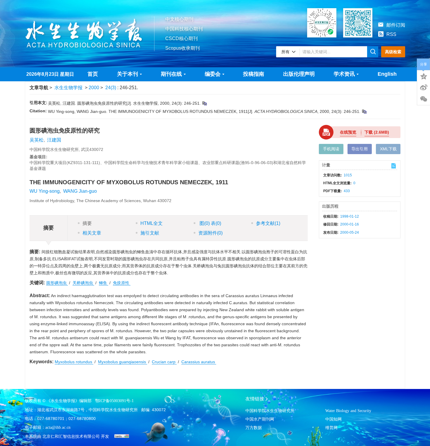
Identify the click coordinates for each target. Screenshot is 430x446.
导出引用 (359, 149)
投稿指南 (253, 74)
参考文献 (268, 223)
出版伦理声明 (299, 74)
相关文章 (91, 232)
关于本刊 (127, 74)
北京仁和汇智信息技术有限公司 (71, 436)
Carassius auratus (198, 361)
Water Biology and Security (348, 411)
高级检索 (393, 51)
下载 (376, 132)
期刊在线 (171, 74)
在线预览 (348, 132)
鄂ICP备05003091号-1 (114, 401)
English (387, 74)
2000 (94, 87)
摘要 (87, 223)
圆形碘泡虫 (57, 282)
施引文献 (149, 232)
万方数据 (253, 428)
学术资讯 (344, 74)
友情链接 (254, 398)
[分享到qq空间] (423, 75)
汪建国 (54, 139)
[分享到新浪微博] (423, 87)
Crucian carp (164, 361)
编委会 (213, 74)
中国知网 (333, 419)
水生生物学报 (68, 87)
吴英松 (37, 139)
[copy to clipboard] (364, 111)
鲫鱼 (103, 282)
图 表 (209, 223)
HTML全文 (151, 223)
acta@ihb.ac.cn (57, 427)
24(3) (111, 87)
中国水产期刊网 (259, 419)
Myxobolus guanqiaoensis (122, 361)
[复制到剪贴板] (204, 103)
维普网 (331, 428)
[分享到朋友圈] (423, 99)
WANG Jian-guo (80, 191)
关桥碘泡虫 (83, 282)
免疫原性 (121, 282)
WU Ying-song (45, 191)
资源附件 (210, 232)
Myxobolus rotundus (74, 361)
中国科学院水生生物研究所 (270, 411)
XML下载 (388, 149)
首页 (92, 74)
